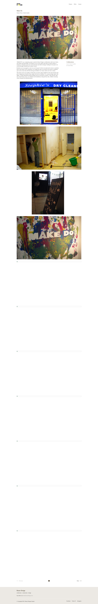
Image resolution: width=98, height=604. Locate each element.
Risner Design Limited (29, 601)
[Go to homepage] (19, 4)
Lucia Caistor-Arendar (71, 63)
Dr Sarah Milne (69, 65)
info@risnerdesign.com (28, 595)
